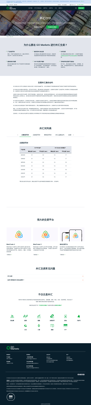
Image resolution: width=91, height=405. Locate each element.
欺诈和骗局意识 (69, 360)
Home (8, 36)
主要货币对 (25, 135)
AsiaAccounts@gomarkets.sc (33, 367)
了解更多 (9, 254)
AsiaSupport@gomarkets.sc (32, 363)
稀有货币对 (47, 135)
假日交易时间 (69, 358)
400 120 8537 (9, 358)
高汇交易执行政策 (50, 361)
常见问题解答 (64, 4)
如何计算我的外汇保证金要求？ (16, 280)
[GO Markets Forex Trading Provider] (13, 8)
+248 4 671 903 (10, 363)
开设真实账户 (81, 8)
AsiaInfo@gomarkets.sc (32, 358)
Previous (18, 135)
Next (73, 135)
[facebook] (78, 374)
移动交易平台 (64, 244)
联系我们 (59, 4)
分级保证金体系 (64, 55)
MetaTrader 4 (11, 244)
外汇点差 (10, 276)
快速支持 (68, 357)
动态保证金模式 (73, 55)
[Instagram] (83, 374)
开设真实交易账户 (52, 27)
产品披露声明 (49, 358)
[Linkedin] (82, 374)
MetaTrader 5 (37, 244)
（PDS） (12, 2)
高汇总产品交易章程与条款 (52, 360)
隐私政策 (48, 357)
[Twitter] (80, 374)
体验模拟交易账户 (38, 27)
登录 (76, 8)
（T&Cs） (82, 1)
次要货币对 (36, 135)
